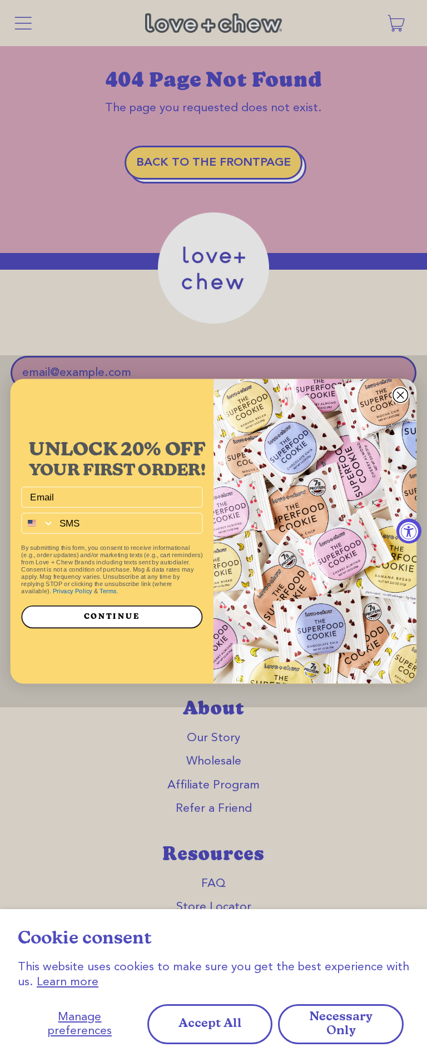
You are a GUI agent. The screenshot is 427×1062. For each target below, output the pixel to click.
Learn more (67, 982)
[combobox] (38, 523)
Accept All (210, 1024)
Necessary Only (341, 1024)
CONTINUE (112, 616)
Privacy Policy (72, 591)
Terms (108, 591)
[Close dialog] (400, 395)
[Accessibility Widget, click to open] (408, 531)
